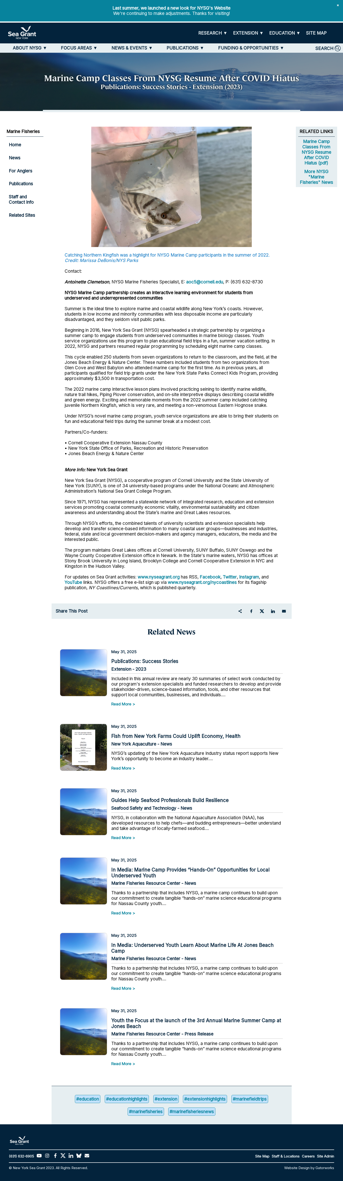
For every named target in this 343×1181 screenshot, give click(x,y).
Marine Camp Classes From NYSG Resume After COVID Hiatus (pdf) (316, 152)
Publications (21, 183)
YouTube (74, 582)
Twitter (230, 577)
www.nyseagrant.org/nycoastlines (202, 582)
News (15, 157)
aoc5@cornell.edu (204, 282)
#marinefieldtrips (250, 1099)
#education (87, 1099)
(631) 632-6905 (21, 1156)
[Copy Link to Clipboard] (240, 611)
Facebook (210, 577)
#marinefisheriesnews (192, 1111)
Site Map (262, 1156)
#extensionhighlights (205, 1099)
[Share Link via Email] (284, 611)
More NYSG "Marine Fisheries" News (316, 177)
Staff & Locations (286, 1156)
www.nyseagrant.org (159, 577)
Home (15, 144)
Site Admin (325, 1156)
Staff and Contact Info (21, 199)
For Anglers (20, 171)
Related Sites (22, 215)
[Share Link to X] (262, 611)
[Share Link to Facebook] (251, 611)
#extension (166, 1099)
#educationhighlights (126, 1099)
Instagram (249, 577)
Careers (308, 1156)
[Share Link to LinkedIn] (273, 611)
